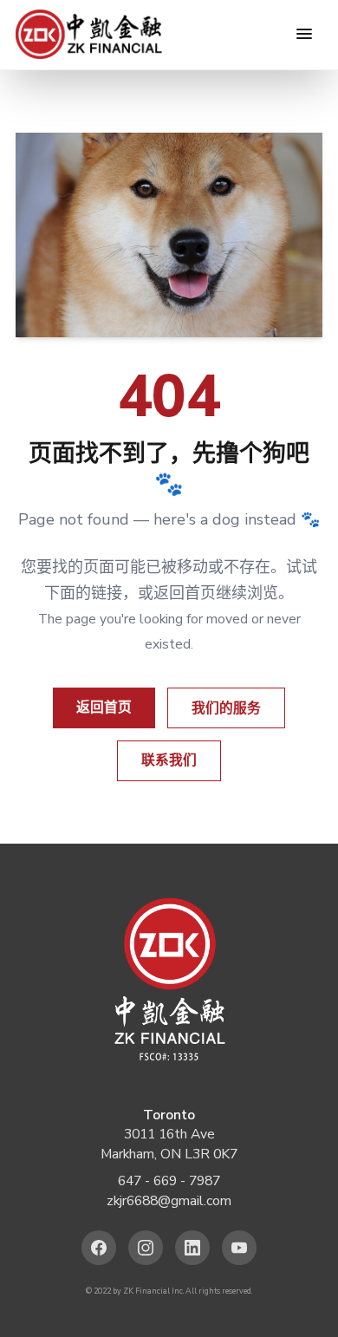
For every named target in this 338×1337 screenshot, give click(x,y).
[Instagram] (146, 1248)
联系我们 (169, 760)
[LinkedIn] (193, 1248)
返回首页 (104, 707)
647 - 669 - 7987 (169, 1180)
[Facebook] (99, 1248)
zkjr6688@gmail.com (169, 1200)
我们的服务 (226, 708)
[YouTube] (239, 1248)
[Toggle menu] (304, 34)
